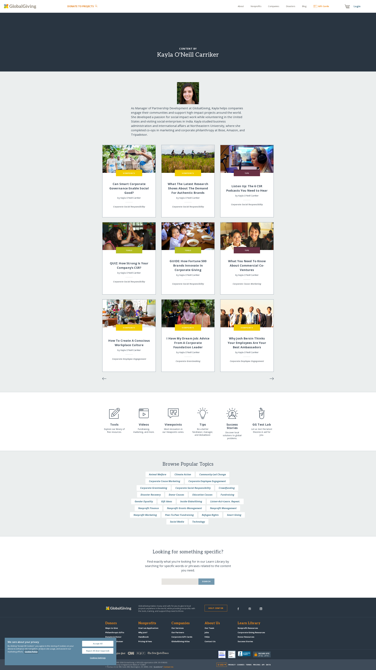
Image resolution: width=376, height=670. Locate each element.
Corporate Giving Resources (251, 632)
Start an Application (148, 628)
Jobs (207, 632)
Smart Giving (234, 515)
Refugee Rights (210, 515)
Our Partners (177, 632)
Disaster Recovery (151, 494)
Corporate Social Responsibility (193, 488)
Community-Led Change (212, 474)
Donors (111, 623)
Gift (323, 6)
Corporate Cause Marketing (164, 481)
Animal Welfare (157, 474)
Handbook (143, 637)
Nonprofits (256, 6)
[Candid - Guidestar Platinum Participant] (233, 654)
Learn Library (249, 623)
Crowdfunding (227, 488)
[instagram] (250, 608)
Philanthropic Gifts (114, 632)
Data (268, 665)
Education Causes (202, 494)
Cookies (240, 665)
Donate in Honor (113, 637)
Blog (304, 6)
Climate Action (182, 474)
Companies (273, 6)
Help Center (215, 608)
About (241, 6)
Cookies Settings (98, 658)
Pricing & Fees (145, 641)
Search (206, 581)
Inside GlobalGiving (191, 501)
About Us (212, 623)
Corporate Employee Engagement (207, 481)
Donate (80, 6)
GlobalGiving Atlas (180, 641)
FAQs (207, 637)
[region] (60, 651)
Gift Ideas (166, 501)
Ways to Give (111, 628)
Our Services (177, 628)
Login (357, 6)
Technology (198, 521)
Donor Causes (176, 494)
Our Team (209, 628)
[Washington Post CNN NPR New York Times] (146, 654)
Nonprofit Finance (148, 508)
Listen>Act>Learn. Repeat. (225, 501)
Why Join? (142, 632)
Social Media (177, 521)
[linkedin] (261, 608)
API (263, 665)
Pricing (256, 665)
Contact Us (210, 641)
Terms (249, 665)
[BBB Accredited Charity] (245, 654)
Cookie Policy (31, 651)
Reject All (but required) (97, 650)
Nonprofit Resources (248, 628)
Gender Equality (144, 501)
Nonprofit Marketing (145, 515)
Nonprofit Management (223, 508)
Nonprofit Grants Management (184, 508)
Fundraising (227, 494)
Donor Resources (246, 637)
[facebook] (238, 608)
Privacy (232, 665)
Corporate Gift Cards (181, 637)
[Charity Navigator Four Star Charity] (223, 654)
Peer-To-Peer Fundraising (179, 515)
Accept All (98, 643)
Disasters (290, 6)
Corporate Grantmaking (153, 488)
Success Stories (245, 641)
